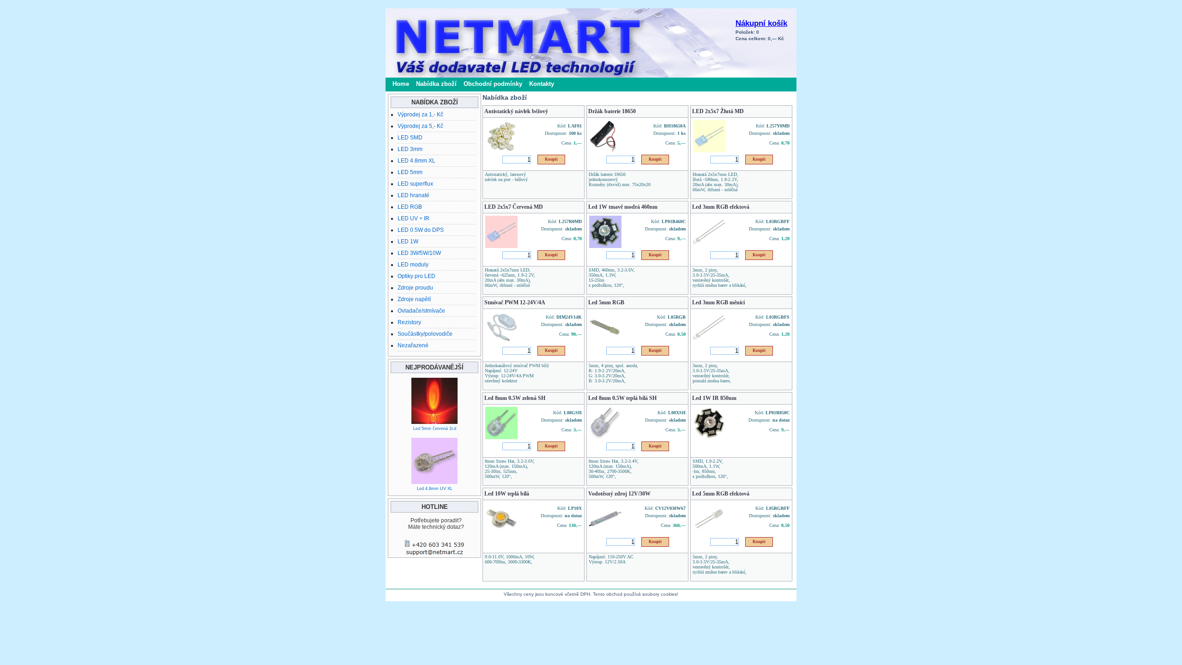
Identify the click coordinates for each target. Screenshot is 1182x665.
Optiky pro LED (416, 276)
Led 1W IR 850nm (714, 398)
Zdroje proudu (415, 287)
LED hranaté (413, 195)
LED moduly (413, 264)
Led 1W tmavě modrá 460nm (622, 207)
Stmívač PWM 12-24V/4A (514, 302)
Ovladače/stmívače (421, 311)
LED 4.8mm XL (416, 160)
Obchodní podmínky (493, 83)
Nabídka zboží (436, 83)
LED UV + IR (413, 218)
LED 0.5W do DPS (421, 230)
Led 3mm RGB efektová (720, 207)
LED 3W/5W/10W (419, 253)
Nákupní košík (761, 23)
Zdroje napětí (414, 299)
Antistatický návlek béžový (516, 111)
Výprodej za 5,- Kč (420, 126)
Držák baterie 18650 (612, 111)
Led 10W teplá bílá (506, 493)
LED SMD (410, 137)
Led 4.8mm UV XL (434, 488)
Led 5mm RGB (606, 302)
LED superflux (415, 184)
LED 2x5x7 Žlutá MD (718, 111)
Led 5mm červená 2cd (434, 428)
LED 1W (408, 241)
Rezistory (409, 322)
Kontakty (541, 83)
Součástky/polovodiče (425, 334)
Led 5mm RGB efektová (720, 493)
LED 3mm (410, 149)
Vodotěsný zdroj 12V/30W (619, 493)
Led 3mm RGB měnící (718, 302)
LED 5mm (410, 172)
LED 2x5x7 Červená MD (513, 207)
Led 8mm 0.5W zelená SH (514, 398)
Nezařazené (413, 345)
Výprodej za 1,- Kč (420, 114)
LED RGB (410, 207)
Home (400, 83)
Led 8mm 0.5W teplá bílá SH (622, 398)
